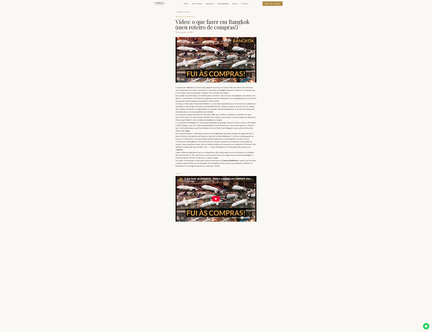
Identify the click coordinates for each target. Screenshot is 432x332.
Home (186, 4)
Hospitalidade (223, 4)
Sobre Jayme (197, 4)
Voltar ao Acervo (184, 12)
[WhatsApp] (426, 326)
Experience (210, 4)
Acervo (235, 4)
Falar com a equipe (272, 4)
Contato (244, 4)
